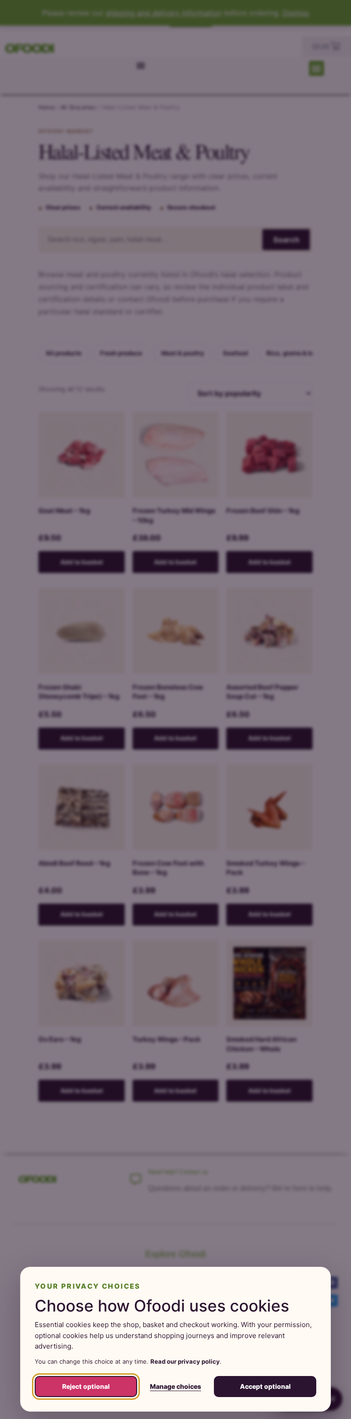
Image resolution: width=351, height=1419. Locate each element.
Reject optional (86, 1386)
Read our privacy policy (185, 1361)
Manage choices (175, 1386)
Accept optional (265, 1386)
